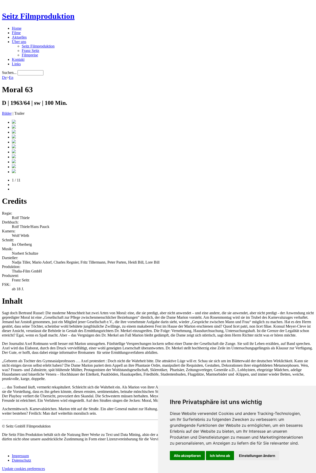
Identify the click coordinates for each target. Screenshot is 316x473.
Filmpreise (30, 55)
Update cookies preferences (23, 469)
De (4, 77)
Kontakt (18, 59)
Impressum (20, 456)
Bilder (7, 113)
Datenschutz (21, 460)
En (11, 77)
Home (16, 28)
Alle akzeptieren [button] (187, 455)
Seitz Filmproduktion (38, 16)
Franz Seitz (30, 50)
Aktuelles (19, 37)
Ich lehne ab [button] (220, 455)
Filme (16, 33)
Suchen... (9, 72)
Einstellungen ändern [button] (257, 455)
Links (16, 64)
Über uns (19, 42)
